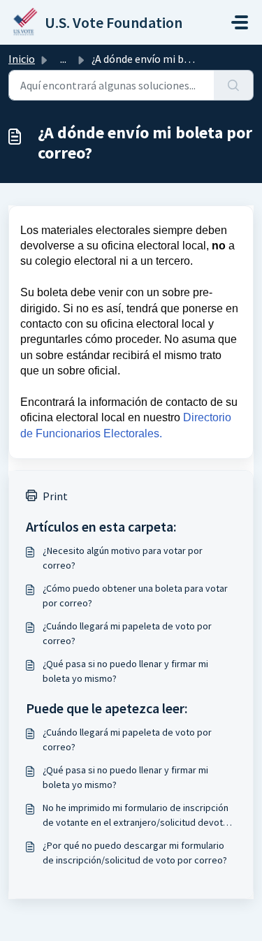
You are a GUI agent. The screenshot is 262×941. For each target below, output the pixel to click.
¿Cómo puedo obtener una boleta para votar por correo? (135, 595)
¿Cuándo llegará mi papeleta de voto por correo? (127, 633)
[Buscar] (234, 85)
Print (55, 496)
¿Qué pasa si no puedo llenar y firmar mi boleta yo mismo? (125, 671)
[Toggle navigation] (240, 22)
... (63, 59)
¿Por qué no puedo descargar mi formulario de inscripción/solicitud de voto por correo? (135, 852)
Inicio (21, 59)
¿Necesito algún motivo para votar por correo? (123, 557)
